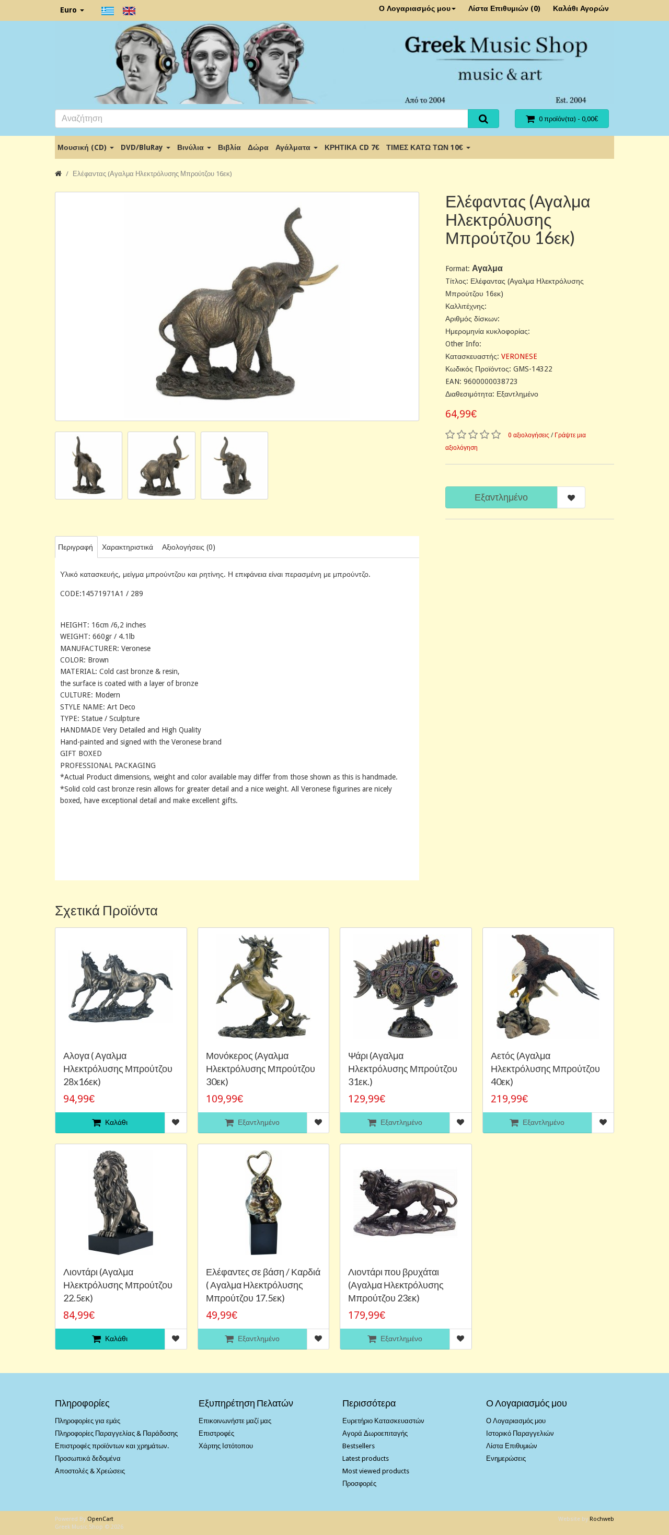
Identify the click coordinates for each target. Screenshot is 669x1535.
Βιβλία (229, 147)
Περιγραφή (75, 547)
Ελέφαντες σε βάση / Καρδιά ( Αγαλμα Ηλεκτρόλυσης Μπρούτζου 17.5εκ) (263, 1285)
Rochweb (602, 1519)
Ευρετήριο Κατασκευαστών (383, 1421)
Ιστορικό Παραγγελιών (520, 1433)
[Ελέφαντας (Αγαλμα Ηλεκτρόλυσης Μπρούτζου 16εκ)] (237, 306)
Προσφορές (359, 1483)
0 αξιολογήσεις (528, 435)
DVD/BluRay (143, 147)
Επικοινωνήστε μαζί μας (235, 1421)
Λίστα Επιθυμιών (511, 1446)
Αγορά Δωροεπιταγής (375, 1433)
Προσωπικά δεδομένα (88, 1458)
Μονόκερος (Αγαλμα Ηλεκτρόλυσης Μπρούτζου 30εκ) (260, 1068)
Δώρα (258, 147)
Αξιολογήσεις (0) (188, 547)
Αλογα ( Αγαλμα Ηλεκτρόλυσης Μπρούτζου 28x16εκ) (117, 1068)
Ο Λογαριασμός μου (415, 8)
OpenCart (100, 1519)
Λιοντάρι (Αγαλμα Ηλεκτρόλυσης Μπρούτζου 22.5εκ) (117, 1285)
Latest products (365, 1458)
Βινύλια (191, 147)
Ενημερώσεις (506, 1458)
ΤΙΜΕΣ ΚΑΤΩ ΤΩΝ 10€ (425, 147)
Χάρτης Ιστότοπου (226, 1446)
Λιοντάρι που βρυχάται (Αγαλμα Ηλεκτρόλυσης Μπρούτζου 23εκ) (396, 1285)
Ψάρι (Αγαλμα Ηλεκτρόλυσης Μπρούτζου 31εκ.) (402, 1068)
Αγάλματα (294, 147)
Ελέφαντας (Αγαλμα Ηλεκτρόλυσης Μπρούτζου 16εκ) (152, 174)
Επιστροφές (216, 1433)
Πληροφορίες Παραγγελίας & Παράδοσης (116, 1433)
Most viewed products (375, 1471)
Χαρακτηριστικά (127, 547)
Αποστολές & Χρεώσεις (90, 1471)
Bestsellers (358, 1446)
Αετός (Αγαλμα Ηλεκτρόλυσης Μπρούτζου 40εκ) (545, 1068)
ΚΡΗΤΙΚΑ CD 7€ (352, 147)
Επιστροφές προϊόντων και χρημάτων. (112, 1446)
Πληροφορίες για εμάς (87, 1421)
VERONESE (519, 356)
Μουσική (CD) (83, 147)
